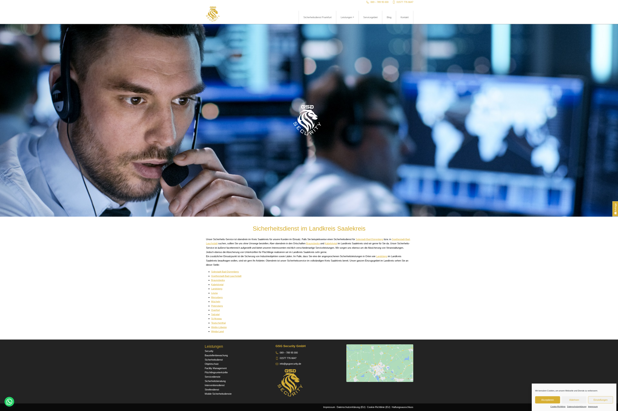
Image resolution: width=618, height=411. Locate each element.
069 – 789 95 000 (379, 2)
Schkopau (216, 318)
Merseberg (217, 297)
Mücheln (215, 301)
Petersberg (217, 306)
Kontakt (405, 17)
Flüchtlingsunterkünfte (216, 372)
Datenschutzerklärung (576, 407)
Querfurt (215, 310)
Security (209, 351)
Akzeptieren (547, 399)
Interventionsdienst (215, 385)
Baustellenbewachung (216, 355)
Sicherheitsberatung (215, 381)
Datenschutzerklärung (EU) (351, 407)
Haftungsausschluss (402, 407)
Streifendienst (212, 389)
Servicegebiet (370, 17)
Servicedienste (212, 376)
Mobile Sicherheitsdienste (218, 393)
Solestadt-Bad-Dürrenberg (369, 239)
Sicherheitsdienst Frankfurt (317, 17)
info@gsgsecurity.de (290, 363)
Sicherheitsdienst (214, 359)
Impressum (593, 407)
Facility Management (216, 368)
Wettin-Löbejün (219, 327)
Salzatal (215, 314)
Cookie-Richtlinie (558, 407)
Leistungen (346, 17)
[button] (9, 402)
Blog (389, 17)
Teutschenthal (218, 323)
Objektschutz (212, 363)
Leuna (214, 293)
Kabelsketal (331, 243)
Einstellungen (601, 399)
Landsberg (381, 256)
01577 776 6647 (405, 2)
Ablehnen (574, 399)
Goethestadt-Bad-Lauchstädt (226, 276)
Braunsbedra (313, 243)
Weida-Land (217, 331)
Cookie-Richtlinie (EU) (378, 407)
